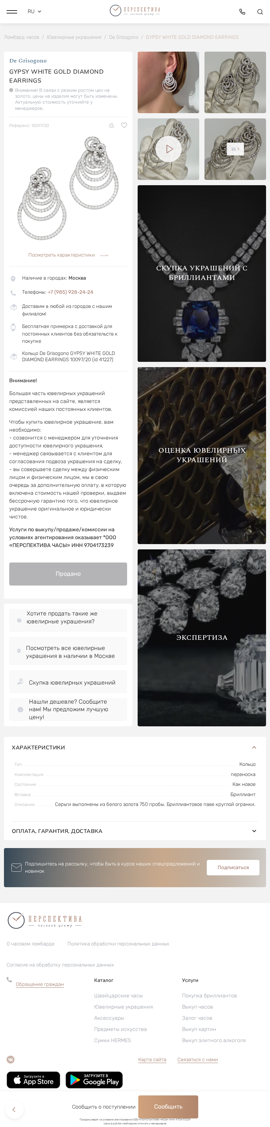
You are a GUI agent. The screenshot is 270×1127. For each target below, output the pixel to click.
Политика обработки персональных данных (118, 944)
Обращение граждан (40, 984)
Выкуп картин (199, 1029)
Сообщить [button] (168, 1106)
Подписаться (233, 867)
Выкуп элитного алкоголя (214, 1040)
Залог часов (197, 1018)
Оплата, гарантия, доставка (57, 831)
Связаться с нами (197, 1060)
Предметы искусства (120, 1029)
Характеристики (38, 747)
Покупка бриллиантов (209, 995)
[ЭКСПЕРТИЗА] (202, 724)
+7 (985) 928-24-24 (70, 292)
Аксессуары (109, 1018)
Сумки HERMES (112, 1040)
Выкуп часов (197, 1007)
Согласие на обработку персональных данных (60, 965)
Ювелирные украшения (123, 1007)
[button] (12, 11)
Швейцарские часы (118, 995)
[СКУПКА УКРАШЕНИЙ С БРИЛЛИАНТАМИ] (202, 360)
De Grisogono (28, 60)
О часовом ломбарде (30, 944)
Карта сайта (152, 1060)
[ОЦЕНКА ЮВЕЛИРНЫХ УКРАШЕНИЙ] (202, 542)
